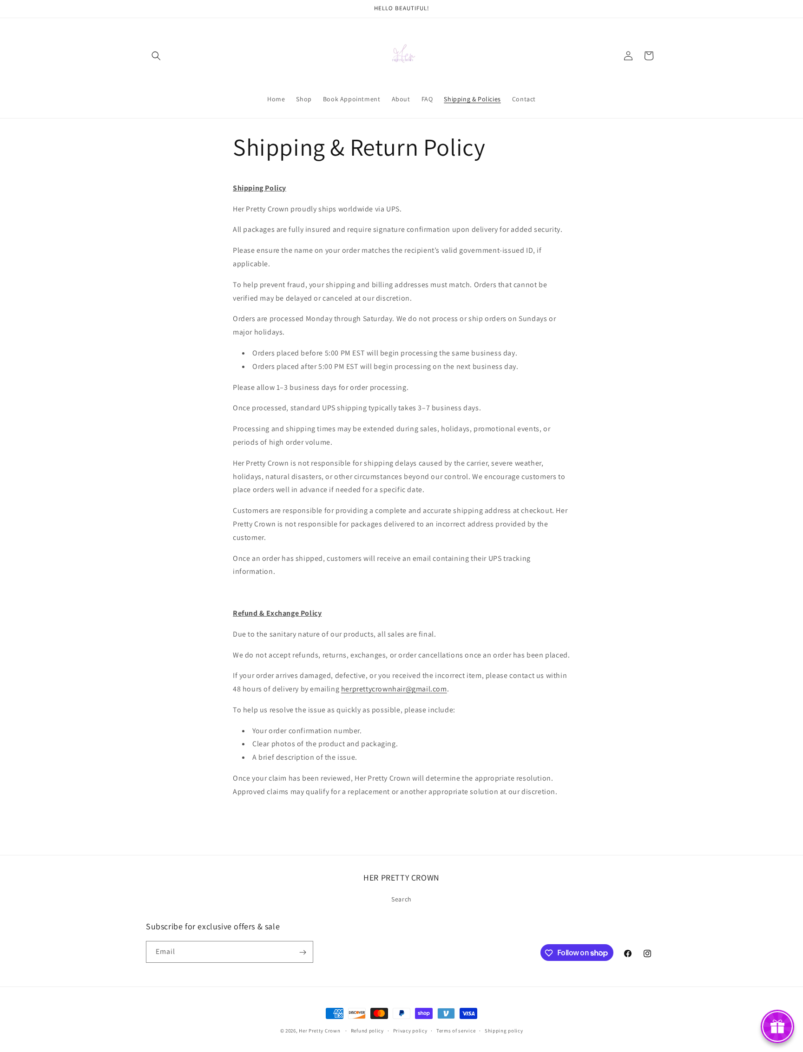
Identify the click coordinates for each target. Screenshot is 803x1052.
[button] (156, 56)
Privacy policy (410, 1030)
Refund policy (367, 1030)
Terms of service (455, 1030)
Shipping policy (504, 1030)
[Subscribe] (302, 952)
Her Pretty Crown (319, 1030)
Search (401, 898)
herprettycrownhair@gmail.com (394, 689)
